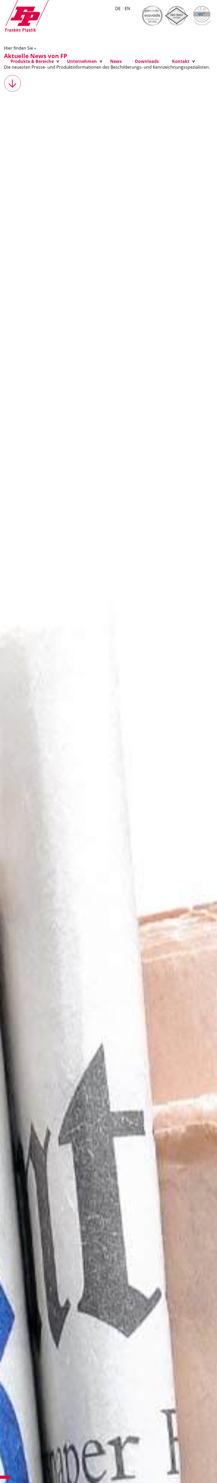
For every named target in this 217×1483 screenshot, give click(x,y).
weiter (12, 83)
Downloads (147, 61)
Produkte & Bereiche (32, 61)
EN (127, 8)
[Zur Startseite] (27, 15)
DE (118, 8)
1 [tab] (5, 1477)
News (116, 61)
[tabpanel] (108, 760)
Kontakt (180, 61)
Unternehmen (82, 61)
